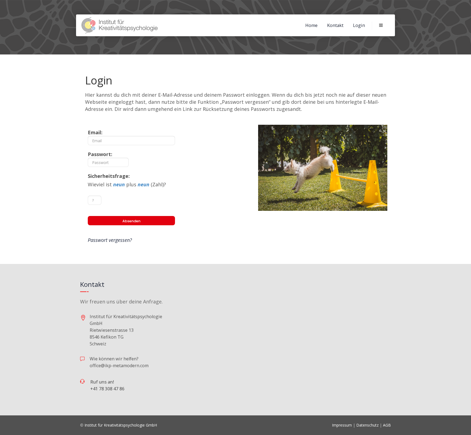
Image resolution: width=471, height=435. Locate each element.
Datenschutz (367, 425)
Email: (95, 132)
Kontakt (335, 25)
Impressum (342, 425)
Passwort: (100, 154)
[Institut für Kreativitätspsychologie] (119, 25)
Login (359, 25)
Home (311, 25)
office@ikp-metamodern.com (119, 366)
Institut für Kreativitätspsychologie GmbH (120, 425)
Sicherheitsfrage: (109, 176)
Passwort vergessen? (110, 240)
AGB (387, 425)
